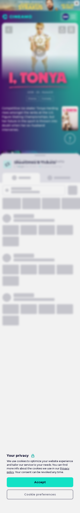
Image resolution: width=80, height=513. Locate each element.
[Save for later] (71, 29)
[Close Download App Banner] (76, 153)
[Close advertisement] (76, 3)
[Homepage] (17, 16)
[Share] (62, 29)
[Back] (9, 29)
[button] (69, 138)
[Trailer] (40, 51)
